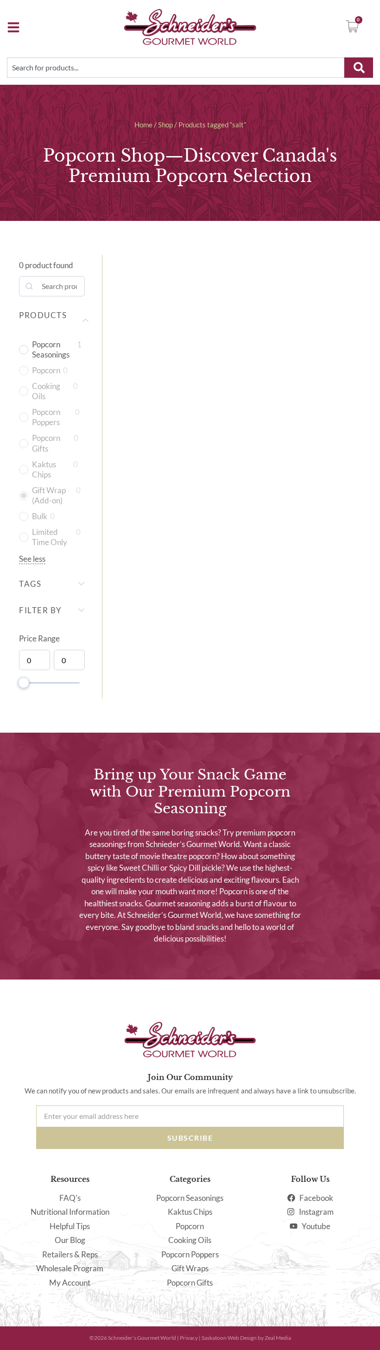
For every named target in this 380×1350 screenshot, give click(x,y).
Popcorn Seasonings (51, 349)
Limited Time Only (49, 537)
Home (143, 124)
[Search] (358, 67)
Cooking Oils (46, 391)
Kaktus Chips (44, 469)
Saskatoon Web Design (229, 1337)
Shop (165, 124)
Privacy (189, 1337)
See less (32, 559)
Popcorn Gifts (46, 443)
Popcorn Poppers (46, 417)
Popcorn (46, 370)
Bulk (39, 516)
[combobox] (175, 67)
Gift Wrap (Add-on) (49, 495)
